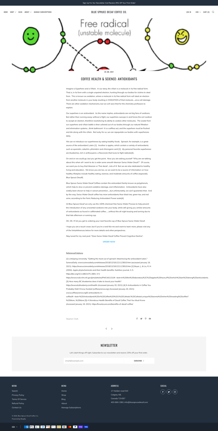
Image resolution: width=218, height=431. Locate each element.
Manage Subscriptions (43, 12)
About (27, 12)
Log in (188, 12)
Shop (12, 12)
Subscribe (138, 360)
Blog (20, 12)
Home (6, 12)
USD (197, 12)
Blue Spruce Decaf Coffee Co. (109, 12)
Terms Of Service (19, 399)
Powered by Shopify (19, 419)
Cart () (206, 12)
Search (15, 391)
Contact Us (16, 407)
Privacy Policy (18, 395)
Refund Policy (18, 403)
